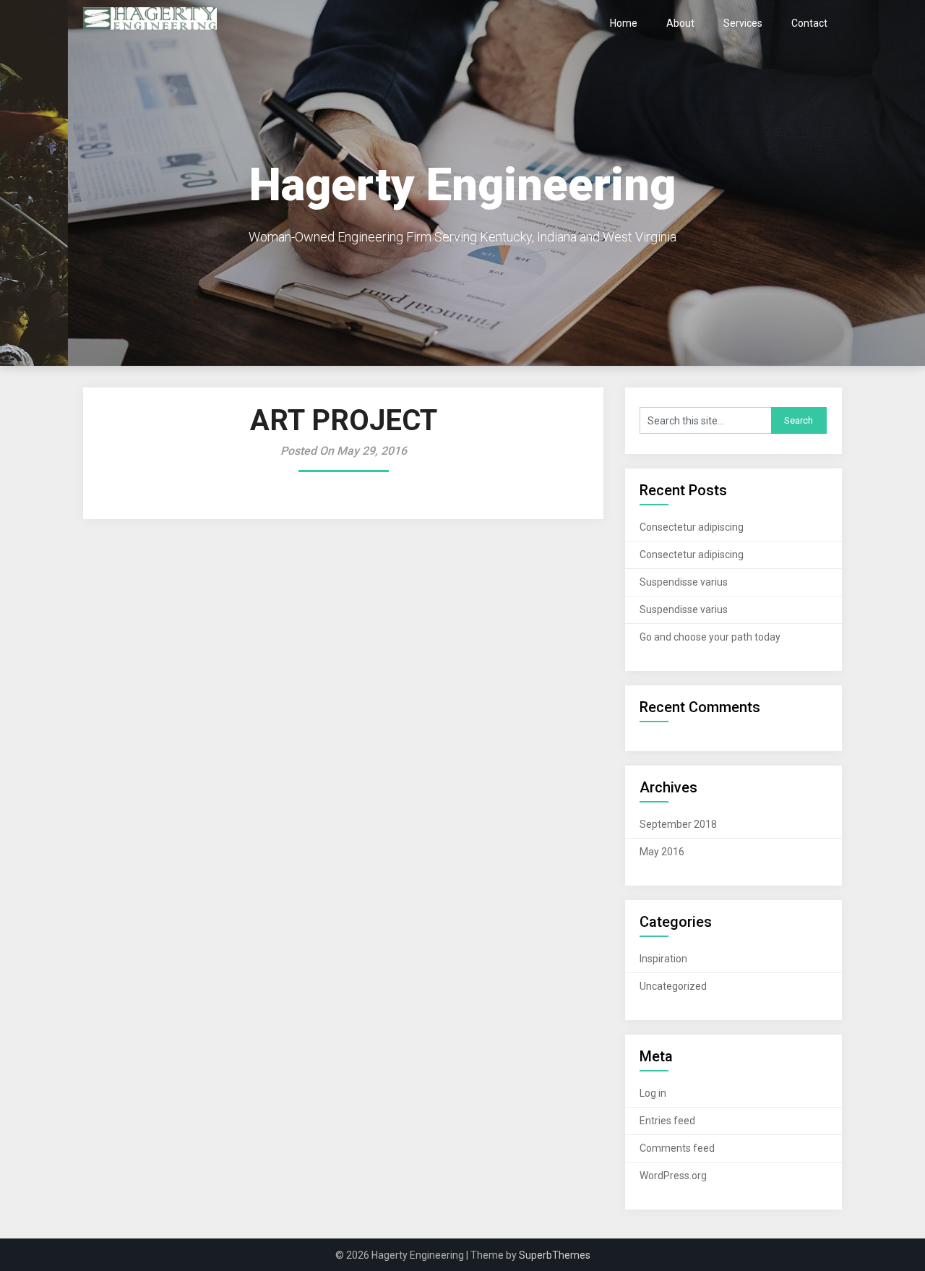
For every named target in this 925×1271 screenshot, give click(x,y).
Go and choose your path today (710, 637)
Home (623, 23)
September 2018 (678, 824)
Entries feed (667, 1120)
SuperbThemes (554, 1255)
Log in (653, 1093)
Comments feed (677, 1148)
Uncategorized (673, 986)
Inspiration (663, 958)
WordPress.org (673, 1175)
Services (742, 23)
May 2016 (662, 851)
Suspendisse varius (684, 582)
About (680, 23)
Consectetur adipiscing (692, 527)
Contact (809, 23)
